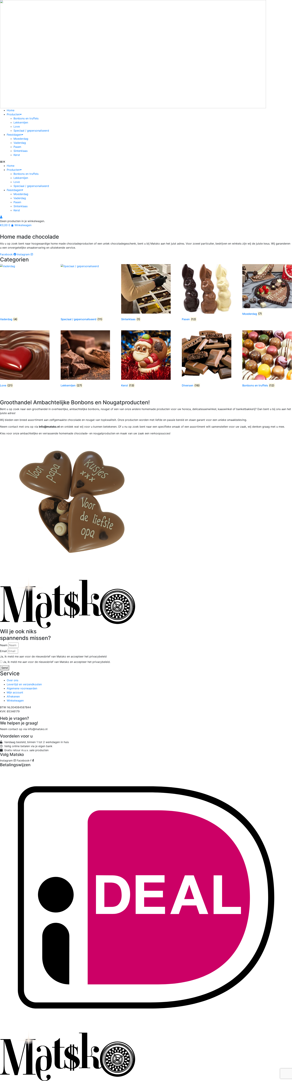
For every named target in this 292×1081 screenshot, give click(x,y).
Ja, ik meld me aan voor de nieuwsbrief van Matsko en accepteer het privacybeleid (53, 656)
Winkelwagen (15, 700)
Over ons (12, 680)
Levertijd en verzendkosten (24, 684)
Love (17, 126)
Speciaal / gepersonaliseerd (31, 130)
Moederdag (21, 138)
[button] (146, 162)
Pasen (17, 146)
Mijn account (15, 692)
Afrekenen (13, 696)
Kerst (17, 155)
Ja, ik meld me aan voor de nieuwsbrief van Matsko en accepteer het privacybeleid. (56, 662)
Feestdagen (14, 134)
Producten (13, 114)
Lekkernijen (21, 122)
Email (3, 651)
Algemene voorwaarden (22, 688)
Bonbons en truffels (26, 118)
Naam (3, 645)
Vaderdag (20, 142)
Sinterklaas (21, 150)
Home (10, 110)
